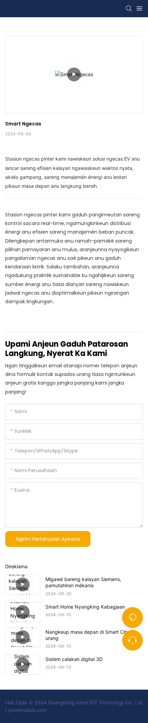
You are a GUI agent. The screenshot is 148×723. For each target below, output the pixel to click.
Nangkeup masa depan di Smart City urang (87, 635)
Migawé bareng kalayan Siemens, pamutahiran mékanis (83, 582)
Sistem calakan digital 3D (74, 659)
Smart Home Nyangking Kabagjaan (85, 607)
